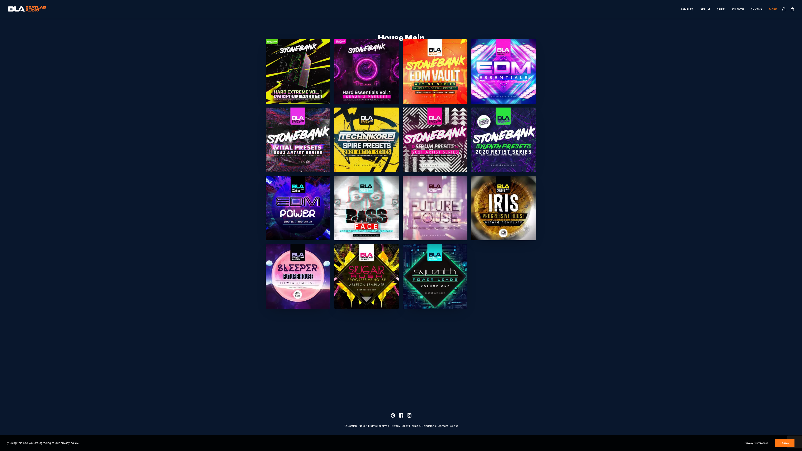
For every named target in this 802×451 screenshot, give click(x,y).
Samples (686, 9)
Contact (443, 425)
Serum (705, 9)
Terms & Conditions (423, 425)
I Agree (784, 443)
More (773, 9)
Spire (721, 9)
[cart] (791, 9)
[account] (784, 9)
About (454, 425)
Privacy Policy (400, 425)
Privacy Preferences (756, 443)
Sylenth (737, 9)
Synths (756, 9)
